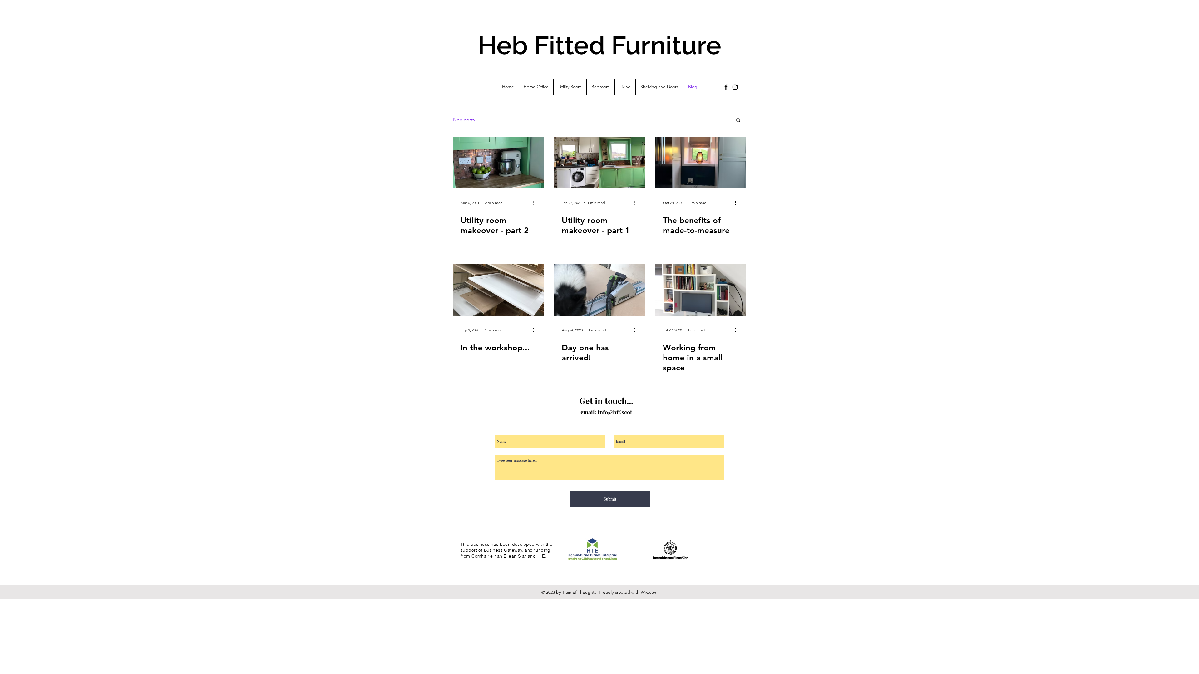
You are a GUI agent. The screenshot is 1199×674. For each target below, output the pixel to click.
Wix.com (649, 592)
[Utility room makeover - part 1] (599, 162)
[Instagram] (735, 87)
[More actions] (535, 202)
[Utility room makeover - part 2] (498, 162)
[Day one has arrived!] (599, 290)
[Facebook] (726, 87)
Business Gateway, (503, 550)
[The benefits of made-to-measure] (700, 162)
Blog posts (464, 120)
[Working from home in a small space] (700, 290)
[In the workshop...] (498, 290)
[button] (738, 120)
